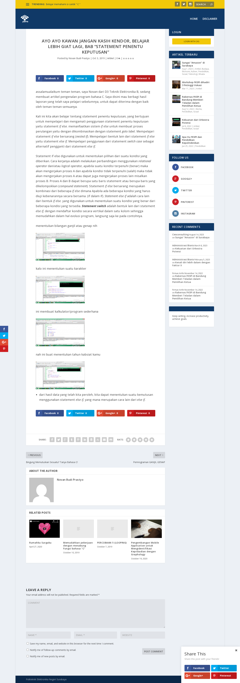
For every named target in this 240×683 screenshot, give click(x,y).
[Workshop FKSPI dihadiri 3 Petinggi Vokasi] (176, 84)
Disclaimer (210, 19)
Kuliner (194, 71)
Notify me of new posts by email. (47, 656)
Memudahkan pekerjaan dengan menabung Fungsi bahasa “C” (78, 545)
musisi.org (200, 321)
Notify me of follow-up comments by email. (53, 649)
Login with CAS (191, 41)
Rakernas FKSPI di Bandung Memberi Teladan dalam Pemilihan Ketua (192, 101)
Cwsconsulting (180, 234)
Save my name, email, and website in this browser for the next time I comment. (72, 643)
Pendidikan (203, 71)
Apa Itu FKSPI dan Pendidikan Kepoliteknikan (192, 139)
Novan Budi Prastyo (79, 58)
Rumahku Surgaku (40, 542)
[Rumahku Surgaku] (44, 529)
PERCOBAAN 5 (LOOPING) (112, 542)
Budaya (205, 68)
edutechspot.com (198, 318)
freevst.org (178, 321)
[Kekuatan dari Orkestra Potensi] (176, 122)
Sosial (184, 74)
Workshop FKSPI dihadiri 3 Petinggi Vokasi (195, 84)
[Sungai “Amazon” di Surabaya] (176, 65)
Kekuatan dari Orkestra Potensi (195, 121)
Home (194, 19)
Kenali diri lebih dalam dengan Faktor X (191, 264)
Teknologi (193, 74)
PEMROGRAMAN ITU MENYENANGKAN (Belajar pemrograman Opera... (84, 4)
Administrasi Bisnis (183, 245)
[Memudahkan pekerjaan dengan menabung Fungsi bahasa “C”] (78, 529)
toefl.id (190, 321)
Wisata (202, 74)
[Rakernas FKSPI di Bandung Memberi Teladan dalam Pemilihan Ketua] (176, 99)
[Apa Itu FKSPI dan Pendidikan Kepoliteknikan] (176, 139)
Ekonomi (186, 71)
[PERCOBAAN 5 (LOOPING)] (112, 529)
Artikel (110, 58)
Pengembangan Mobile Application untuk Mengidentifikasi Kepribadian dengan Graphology (145, 548)
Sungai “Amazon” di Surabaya (193, 64)
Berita (199, 109)
